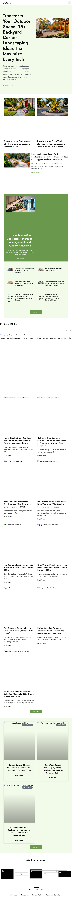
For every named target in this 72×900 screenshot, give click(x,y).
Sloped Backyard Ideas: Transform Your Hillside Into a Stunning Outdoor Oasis (19, 768)
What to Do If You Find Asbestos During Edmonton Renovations (24, 283)
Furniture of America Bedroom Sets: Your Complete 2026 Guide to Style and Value (19, 694)
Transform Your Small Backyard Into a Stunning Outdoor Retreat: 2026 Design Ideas (19, 831)
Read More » (20, 258)
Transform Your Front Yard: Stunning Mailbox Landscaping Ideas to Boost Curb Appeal (51, 144)
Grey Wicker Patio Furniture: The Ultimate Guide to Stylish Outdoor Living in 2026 (52, 568)
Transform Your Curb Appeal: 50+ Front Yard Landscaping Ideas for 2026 (17, 144)
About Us (13, 895)
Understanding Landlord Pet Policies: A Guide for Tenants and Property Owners (54, 283)
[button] (69, 2)
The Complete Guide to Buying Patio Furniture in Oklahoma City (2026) (18, 631)
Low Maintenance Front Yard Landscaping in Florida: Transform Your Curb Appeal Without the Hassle (49, 156)
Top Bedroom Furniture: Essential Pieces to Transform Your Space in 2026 (19, 568)
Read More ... (8, 85)
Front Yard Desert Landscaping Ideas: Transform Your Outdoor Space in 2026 (53, 769)
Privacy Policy (37, 895)
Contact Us (25, 895)
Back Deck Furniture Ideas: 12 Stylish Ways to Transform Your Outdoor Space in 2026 (17, 504)
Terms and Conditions (54, 895)
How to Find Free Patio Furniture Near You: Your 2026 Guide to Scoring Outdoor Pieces (51, 504)
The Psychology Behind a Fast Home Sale (53, 269)
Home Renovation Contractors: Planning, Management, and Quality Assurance (20, 240)
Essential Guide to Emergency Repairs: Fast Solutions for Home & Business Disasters (53, 297)
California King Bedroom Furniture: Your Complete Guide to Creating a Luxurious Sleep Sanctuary (51, 442)
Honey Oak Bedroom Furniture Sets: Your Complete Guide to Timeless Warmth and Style (35, 338)
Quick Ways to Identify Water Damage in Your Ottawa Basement (24, 270)
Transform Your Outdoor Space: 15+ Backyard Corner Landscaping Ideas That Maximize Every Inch (17, 37)
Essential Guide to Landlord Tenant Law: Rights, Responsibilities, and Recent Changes (24, 297)
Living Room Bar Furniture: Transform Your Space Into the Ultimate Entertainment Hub (50, 631)
